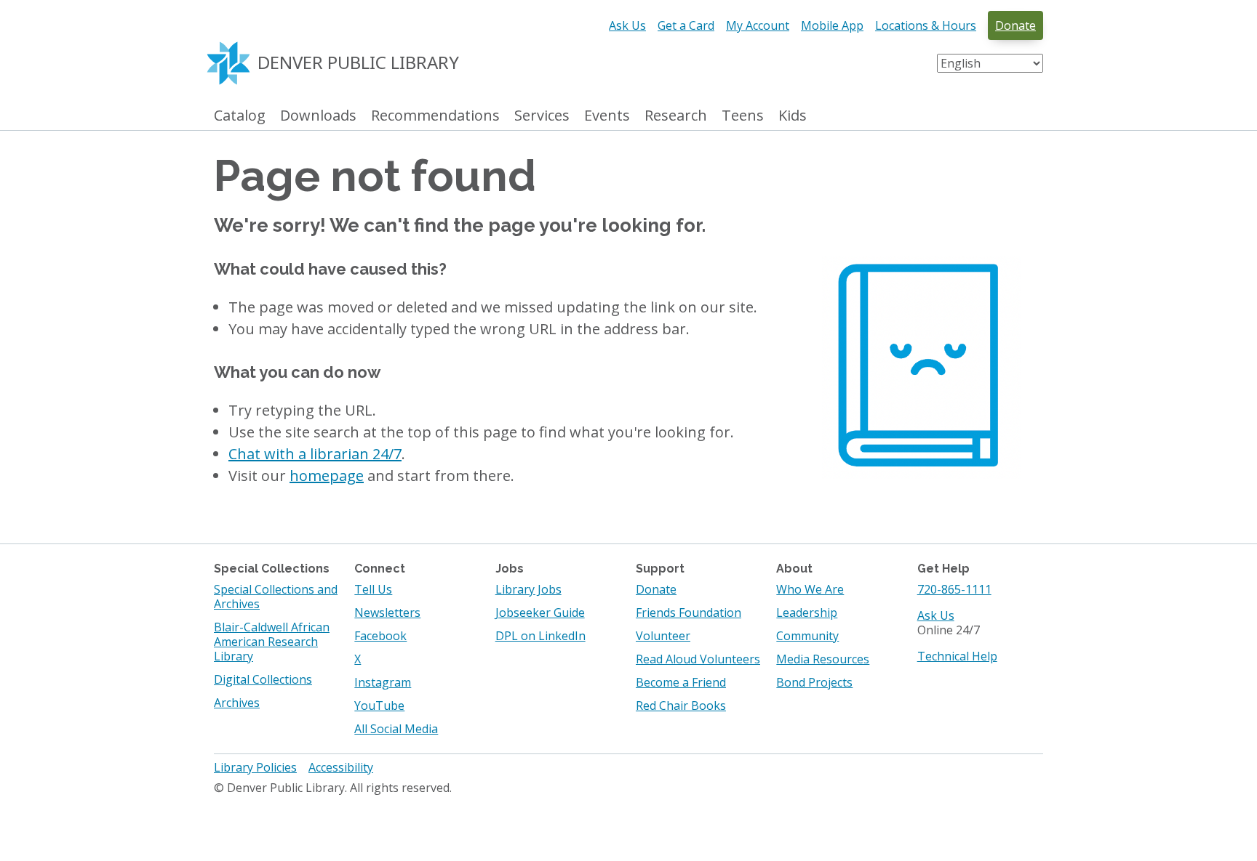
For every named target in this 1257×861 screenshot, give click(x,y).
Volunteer (663, 636)
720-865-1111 (954, 589)
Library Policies (255, 767)
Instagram (382, 682)
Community (807, 636)
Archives (237, 703)
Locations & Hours (925, 25)
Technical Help (957, 656)
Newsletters (387, 613)
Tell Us (373, 589)
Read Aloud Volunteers (698, 659)
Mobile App (832, 25)
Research (676, 116)
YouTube (379, 706)
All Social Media (396, 729)
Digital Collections (263, 679)
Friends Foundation (688, 613)
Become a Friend (681, 682)
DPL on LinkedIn (540, 636)
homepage (327, 475)
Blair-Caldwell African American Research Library (272, 641)
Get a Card (686, 25)
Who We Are (810, 589)
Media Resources (822, 659)
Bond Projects (814, 682)
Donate (1015, 25)
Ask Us (627, 25)
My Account (757, 25)
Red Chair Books (681, 706)
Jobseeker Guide (540, 613)
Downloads (318, 116)
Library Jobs (528, 589)
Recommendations (435, 116)
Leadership (806, 613)
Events (607, 116)
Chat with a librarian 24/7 (315, 454)
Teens (743, 116)
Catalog (240, 116)
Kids (792, 116)
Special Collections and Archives (276, 596)
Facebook (380, 636)
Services (542, 116)
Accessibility (340, 767)
